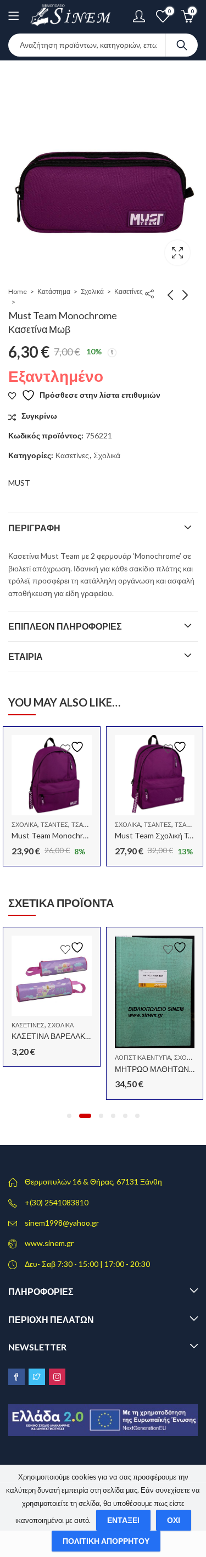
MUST (19, 482)
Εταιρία (25, 656)
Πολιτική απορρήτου (106, 1540)
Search (182, 45)
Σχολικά (92, 291)
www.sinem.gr (49, 1243)
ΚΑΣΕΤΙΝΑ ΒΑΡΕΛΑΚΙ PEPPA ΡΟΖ (71, 1036)
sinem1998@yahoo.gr (62, 1222)
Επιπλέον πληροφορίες (65, 626)
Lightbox (177, 252)
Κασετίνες (128, 291)
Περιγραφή (34, 527)
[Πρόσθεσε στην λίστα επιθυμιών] (73, 747)
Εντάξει (123, 1520)
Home (17, 291)
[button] (69, 1116)
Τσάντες (54, 824)
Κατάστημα (53, 291)
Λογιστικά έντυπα (143, 1057)
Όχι (173, 1520)
